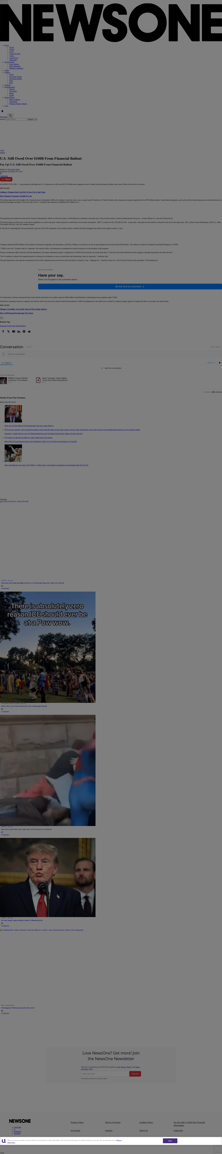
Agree (170, 1141)
